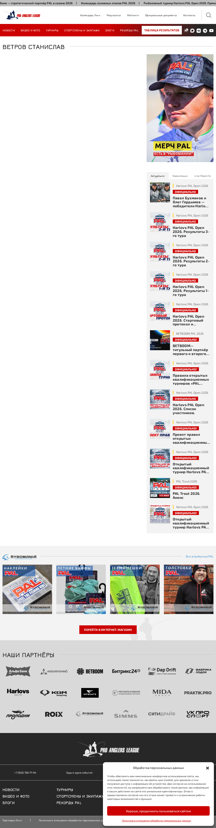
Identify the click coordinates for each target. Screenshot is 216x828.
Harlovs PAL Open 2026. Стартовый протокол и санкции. (188, 322)
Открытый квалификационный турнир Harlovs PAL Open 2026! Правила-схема (191, 526)
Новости (9, 30)
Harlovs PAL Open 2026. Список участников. (188, 408)
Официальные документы (161, 15)
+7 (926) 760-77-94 (25, 772)
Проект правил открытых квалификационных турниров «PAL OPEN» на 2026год (191, 442)
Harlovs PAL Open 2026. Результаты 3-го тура (191, 231)
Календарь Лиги (90, 15)
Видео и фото (30, 30)
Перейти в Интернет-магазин (108, 630)
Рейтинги (133, 15)
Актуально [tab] (158, 175)
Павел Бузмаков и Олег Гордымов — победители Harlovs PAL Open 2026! (191, 203)
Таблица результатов (161, 30)
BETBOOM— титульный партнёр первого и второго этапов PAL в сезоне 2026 (191, 353)
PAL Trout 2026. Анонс (186, 495)
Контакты (189, 15)
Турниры (52, 30)
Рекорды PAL (129, 30)
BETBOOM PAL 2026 (190, 333)
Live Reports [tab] (202, 175)
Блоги (109, 30)
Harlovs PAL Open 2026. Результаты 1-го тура (191, 290)
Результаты (114, 15)
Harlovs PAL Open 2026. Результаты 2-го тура (191, 261)
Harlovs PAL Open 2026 (192, 186)
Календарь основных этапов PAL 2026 (96, 3)
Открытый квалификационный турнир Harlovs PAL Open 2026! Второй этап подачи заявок (191, 471)
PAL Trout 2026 (186, 481)
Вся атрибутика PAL (199, 556)
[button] (207, 768)
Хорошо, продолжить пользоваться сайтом (158, 811)
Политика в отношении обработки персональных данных (156, 820)
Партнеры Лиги (12, 820)
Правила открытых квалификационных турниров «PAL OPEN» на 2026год (191, 381)
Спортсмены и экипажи (82, 30)
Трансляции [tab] (180, 175)
